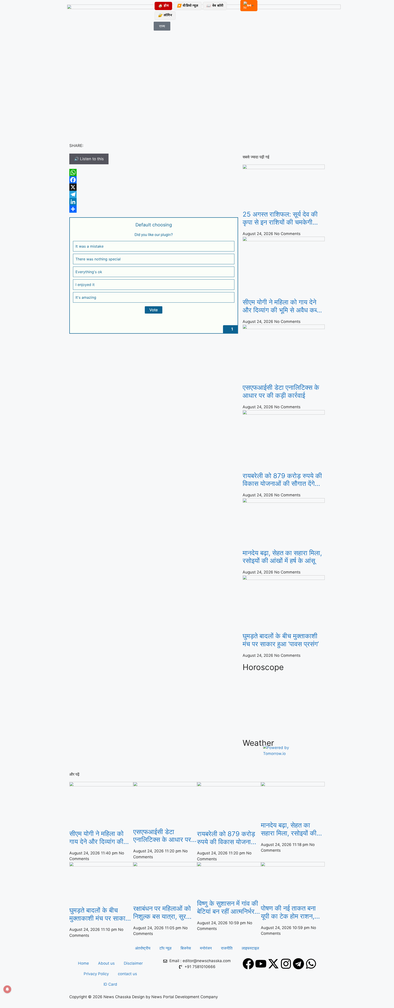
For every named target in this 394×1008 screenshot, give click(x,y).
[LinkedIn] (153, 201)
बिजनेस (186, 948)
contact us (127, 973)
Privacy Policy (96, 973)
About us (106, 963)
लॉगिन (165, 15)
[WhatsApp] (153, 172)
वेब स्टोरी (214, 6)
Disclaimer (133, 963)
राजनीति (227, 948)
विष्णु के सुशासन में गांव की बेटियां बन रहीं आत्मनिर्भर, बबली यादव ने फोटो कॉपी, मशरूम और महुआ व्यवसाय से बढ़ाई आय (227, 908)
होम (163, 6)
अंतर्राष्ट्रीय (142, 948)
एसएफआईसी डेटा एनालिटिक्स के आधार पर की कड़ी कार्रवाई (281, 391)
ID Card (110, 984)
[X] (153, 187)
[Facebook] (153, 179)
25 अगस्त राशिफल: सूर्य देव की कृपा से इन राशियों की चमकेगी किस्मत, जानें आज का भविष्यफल (281, 218)
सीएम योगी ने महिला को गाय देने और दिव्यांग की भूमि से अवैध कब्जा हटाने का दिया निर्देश (283, 306)
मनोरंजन (206, 948)
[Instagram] (286, 963)
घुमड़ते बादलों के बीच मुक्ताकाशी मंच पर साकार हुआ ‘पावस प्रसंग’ (281, 640)
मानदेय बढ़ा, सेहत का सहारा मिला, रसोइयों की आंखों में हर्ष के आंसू (282, 557)
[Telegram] (153, 194)
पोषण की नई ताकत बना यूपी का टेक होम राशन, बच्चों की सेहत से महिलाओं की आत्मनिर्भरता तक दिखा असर (291, 912)
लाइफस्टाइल (250, 948)
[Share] (153, 209)
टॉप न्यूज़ (165, 948)
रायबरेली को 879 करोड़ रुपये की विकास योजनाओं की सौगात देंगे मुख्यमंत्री (282, 480)
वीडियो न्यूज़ (187, 6)
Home (83, 963)
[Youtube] (261, 963)
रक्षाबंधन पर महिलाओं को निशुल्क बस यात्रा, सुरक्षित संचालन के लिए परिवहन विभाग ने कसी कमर (164, 913)
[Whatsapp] (311, 963)
